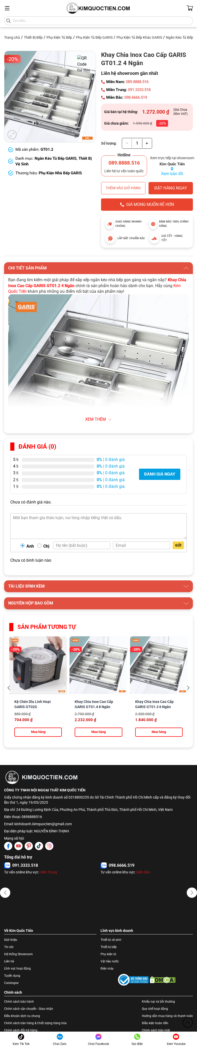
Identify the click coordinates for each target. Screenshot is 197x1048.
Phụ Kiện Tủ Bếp (59, 37)
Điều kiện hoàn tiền (155, 1023)
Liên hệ (9, 961)
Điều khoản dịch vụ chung (22, 1016)
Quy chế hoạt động (155, 1009)
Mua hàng (38, 732)
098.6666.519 (135, 97)
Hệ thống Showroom (18, 954)
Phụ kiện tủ (108, 954)
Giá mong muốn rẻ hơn (150, 204)
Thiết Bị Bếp (33, 37)
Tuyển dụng (12, 976)
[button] (5, 893)
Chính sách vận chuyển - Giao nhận (28, 1009)
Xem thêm (95, 419)
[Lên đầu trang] (188, 1022)
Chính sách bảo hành (19, 1001)
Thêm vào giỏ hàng (123, 188)
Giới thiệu (10, 940)
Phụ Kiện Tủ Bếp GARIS (94, 37)
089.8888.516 (137, 81)
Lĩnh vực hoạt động (17, 968)
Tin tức (9, 947)
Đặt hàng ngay (170, 188)
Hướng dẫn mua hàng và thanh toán (167, 1016)
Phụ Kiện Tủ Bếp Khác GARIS (139, 37)
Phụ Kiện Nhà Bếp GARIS (60, 173)
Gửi (178, 545)
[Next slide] (188, 687)
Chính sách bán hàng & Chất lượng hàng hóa (35, 1023)
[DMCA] (162, 979)
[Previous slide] (8, 687)
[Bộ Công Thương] (133, 979)
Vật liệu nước (110, 961)
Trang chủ (12, 37)
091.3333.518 (139, 89)
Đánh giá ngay (159, 474)
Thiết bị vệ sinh (111, 940)
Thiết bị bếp (109, 947)
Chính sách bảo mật (156, 1030)
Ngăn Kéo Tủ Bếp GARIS (55, 158)
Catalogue (11, 983)
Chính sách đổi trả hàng (20, 1030)
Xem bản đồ (172, 173)
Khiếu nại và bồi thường (158, 1001)
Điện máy (107, 968)
